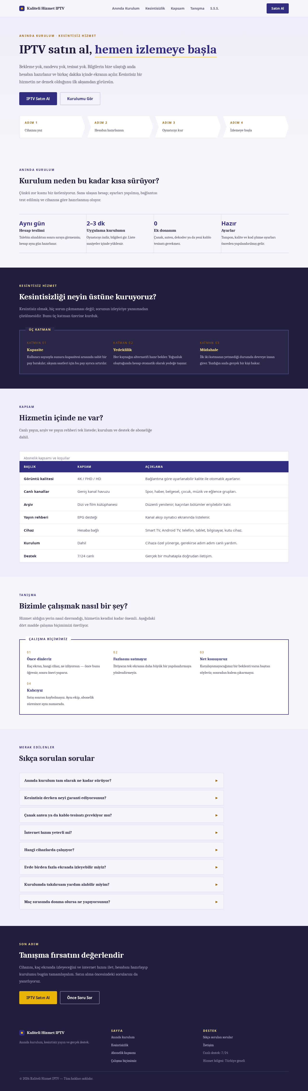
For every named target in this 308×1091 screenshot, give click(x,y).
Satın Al (277, 8)
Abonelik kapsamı (123, 1053)
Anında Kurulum (126, 8)
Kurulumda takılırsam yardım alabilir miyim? (66, 884)
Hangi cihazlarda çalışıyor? (49, 849)
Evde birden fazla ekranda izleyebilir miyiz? (65, 867)
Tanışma (197, 8)
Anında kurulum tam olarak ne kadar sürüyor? (67, 780)
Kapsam (178, 8)
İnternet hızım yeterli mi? (48, 832)
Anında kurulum (123, 1037)
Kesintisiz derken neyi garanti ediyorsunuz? (65, 798)
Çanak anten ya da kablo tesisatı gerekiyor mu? (68, 815)
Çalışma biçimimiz (123, 1061)
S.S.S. (214, 8)
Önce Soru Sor (79, 997)
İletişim (208, 1045)
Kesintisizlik (155, 8)
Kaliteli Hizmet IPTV (45, 8)
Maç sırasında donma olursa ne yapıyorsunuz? (67, 901)
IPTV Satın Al (38, 98)
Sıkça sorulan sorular (218, 1037)
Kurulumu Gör (80, 98)
